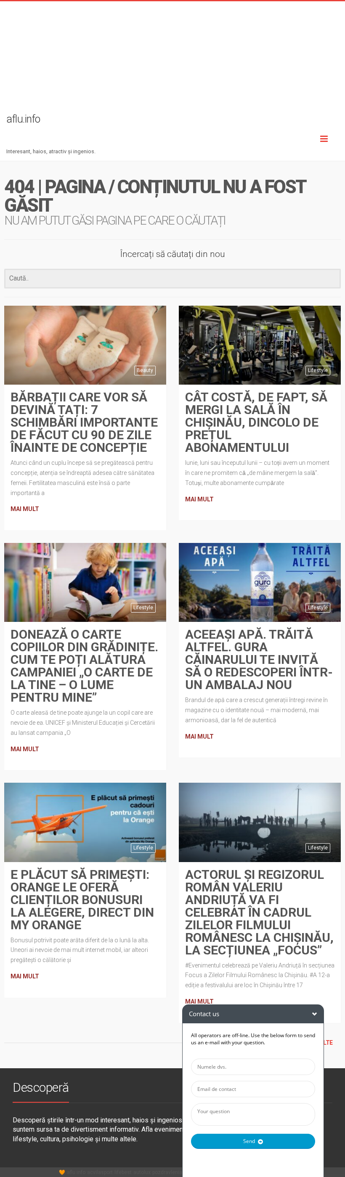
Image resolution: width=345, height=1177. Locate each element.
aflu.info (76, 1172)
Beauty (145, 370)
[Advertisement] (172, 60)
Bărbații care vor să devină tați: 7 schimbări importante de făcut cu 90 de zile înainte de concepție (84, 422)
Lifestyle (318, 370)
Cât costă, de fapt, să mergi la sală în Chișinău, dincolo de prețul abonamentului (256, 422)
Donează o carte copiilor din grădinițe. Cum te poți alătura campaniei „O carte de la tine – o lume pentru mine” (84, 666)
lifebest (123, 1172)
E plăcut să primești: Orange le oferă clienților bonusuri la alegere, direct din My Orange (82, 899)
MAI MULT (25, 509)
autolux (142, 1172)
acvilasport (100, 1172)
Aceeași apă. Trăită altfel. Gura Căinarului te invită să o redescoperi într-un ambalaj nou (259, 659)
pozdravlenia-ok (170, 1172)
